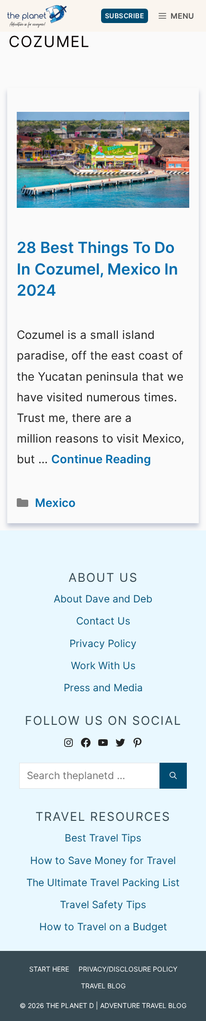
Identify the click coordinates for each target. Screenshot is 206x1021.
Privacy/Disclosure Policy (128, 969)
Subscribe (125, 16)
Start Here (49, 969)
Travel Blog (103, 986)
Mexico (55, 503)
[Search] (173, 776)
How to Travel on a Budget (103, 927)
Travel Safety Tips (103, 905)
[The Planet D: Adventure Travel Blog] (37, 16)
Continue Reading (101, 459)
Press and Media (103, 688)
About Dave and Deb (103, 599)
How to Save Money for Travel (103, 860)
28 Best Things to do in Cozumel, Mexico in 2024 (97, 269)
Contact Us (103, 621)
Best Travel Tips (103, 838)
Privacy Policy (103, 643)
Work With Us (103, 666)
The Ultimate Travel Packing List (103, 883)
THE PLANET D (70, 1005)
